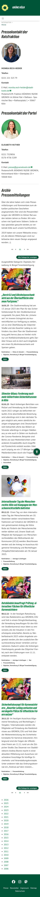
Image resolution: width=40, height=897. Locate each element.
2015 (6, 837)
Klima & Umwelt (18, 352)
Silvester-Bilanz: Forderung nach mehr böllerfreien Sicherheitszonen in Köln (19, 397)
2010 (6, 854)
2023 (6, 810)
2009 (6, 858)
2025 (6, 803)
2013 (6, 844)
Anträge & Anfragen (19, 559)
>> (28, 249)
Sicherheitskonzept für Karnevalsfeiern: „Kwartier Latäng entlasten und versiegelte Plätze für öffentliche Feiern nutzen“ (20, 709)
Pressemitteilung (32, 352)
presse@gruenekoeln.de (19, 167)
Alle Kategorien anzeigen (27, 257)
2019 (6, 823)
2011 (6, 851)
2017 (6, 830)
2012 (6, 848)
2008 (6, 861)
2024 (6, 806)
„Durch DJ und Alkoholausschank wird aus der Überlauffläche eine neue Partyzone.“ (18, 298)
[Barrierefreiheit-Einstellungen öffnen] (37, 451)
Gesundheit (7, 463)
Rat (30, 660)
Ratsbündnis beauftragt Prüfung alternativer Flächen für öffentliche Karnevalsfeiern (19, 606)
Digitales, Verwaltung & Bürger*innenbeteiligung (20, 355)
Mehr (5, 359)
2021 (6, 817)
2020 (6, 820)
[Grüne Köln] (4, 7)
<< (12, 249)
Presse (3, 25)
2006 (6, 868)
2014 (6, 841)
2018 (6, 827)
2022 (6, 813)
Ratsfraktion (6, 22)
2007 (6, 865)
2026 (6, 799)
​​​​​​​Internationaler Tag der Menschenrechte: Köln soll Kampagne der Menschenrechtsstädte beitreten (19, 505)
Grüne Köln (18, 7)
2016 (6, 834)
